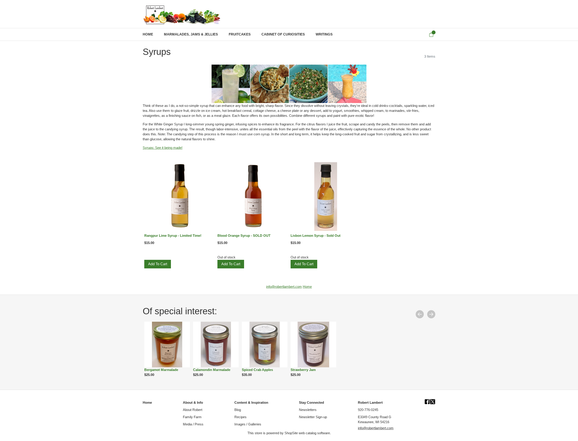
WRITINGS (324, 34)
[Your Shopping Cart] (431, 34)
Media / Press (193, 424)
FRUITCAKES (240, 34)
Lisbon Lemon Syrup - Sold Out (315, 235)
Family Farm (192, 417)
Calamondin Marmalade (211, 370)
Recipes (240, 417)
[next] (431, 314)
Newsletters (308, 410)
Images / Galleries (247, 424)
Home (307, 287)
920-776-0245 (368, 410)
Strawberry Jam (303, 370)
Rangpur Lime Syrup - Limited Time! (172, 235)
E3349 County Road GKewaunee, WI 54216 (374, 419)
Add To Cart (157, 264)
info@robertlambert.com (284, 287)
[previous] (420, 314)
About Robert (192, 410)
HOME (148, 34)
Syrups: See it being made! (162, 148)
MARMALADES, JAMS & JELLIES (191, 34)
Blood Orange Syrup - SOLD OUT (243, 235)
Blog (237, 410)
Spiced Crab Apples (257, 370)
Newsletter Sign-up (313, 417)
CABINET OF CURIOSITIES (283, 34)
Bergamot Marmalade (161, 370)
